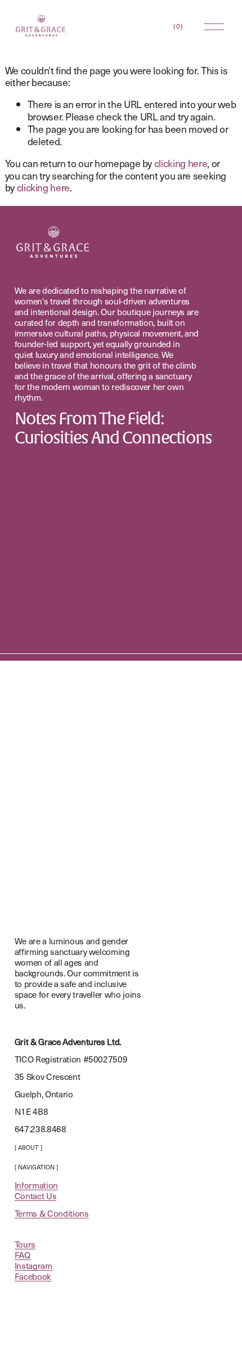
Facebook (33, 1276)
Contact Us (36, 1195)
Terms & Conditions (52, 1213)
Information (36, 1185)
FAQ (22, 1254)
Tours (25, 1244)
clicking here (180, 163)
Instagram (33, 1265)
